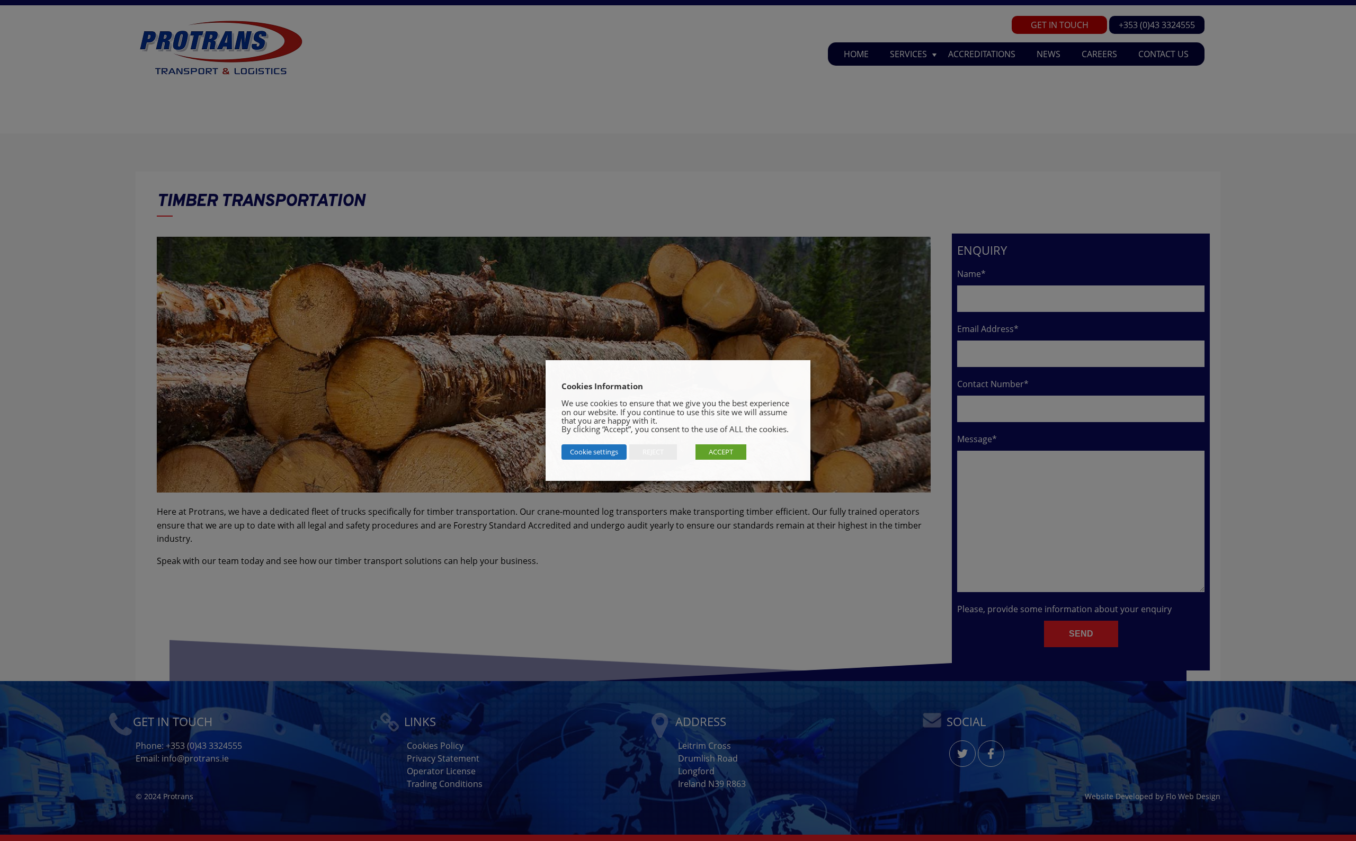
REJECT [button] (653, 452)
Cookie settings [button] (594, 452)
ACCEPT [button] (721, 452)
